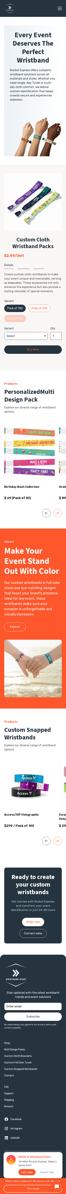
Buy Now (33, 349)
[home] (9, 8)
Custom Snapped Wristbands (20, 1069)
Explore (15, 626)
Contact (9, 1075)
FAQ (6, 1086)
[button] (59, 8)
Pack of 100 (15, 308)
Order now (33, 922)
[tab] (8, 265)
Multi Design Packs (14, 1049)
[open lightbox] (33, 202)
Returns (8, 1106)
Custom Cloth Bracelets (18, 1056)
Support (9, 1093)
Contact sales (33, 933)
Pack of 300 (15, 318)
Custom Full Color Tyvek (18, 1062)
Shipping (9, 1099)
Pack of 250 (39, 308)
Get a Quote (33, 1188)
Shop (7, 1043)
